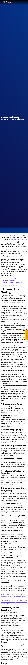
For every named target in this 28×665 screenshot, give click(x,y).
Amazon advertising (21, 239)
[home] (6, 2)
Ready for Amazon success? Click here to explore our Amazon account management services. (13, 596)
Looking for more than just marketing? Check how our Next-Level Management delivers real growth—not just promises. (14, 602)
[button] (26, 2)
